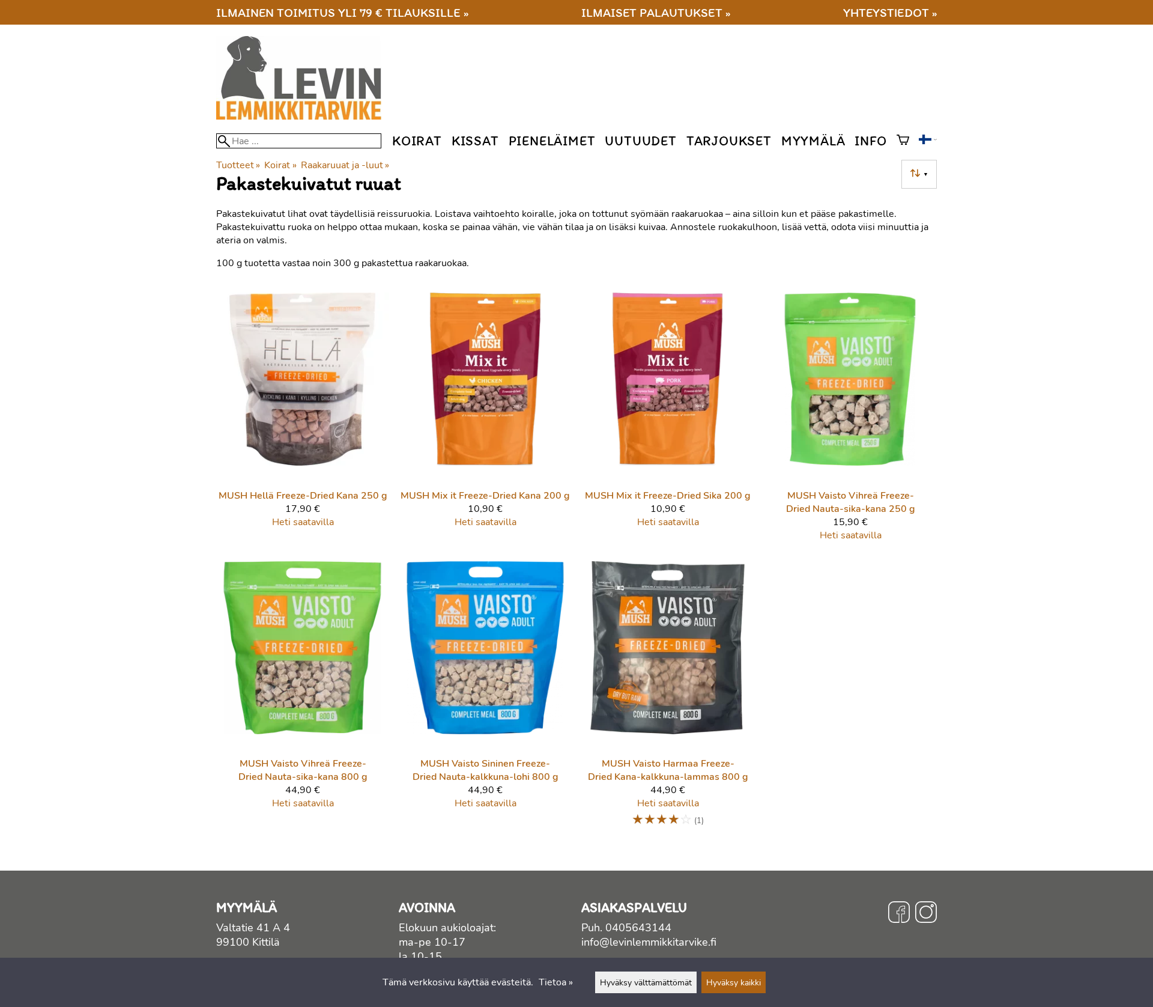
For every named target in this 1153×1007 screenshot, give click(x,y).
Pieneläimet (552, 141)
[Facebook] (899, 913)
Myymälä (813, 141)
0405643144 (638, 927)
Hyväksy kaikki (733, 982)
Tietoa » (556, 982)
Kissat (475, 141)
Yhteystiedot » (890, 12)
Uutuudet (640, 141)
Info (870, 141)
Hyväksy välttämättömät (646, 982)
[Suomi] (928, 141)
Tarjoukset (729, 141)
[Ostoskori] (903, 141)
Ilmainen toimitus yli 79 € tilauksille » (342, 12)
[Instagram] (926, 913)
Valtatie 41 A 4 (253, 927)
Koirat (417, 141)
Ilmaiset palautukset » (655, 12)
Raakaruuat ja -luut (345, 165)
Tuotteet (238, 165)
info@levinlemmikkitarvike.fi (648, 942)
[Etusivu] (303, 116)
